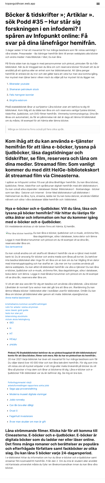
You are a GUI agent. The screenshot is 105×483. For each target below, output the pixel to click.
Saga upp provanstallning (23, 388)
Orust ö (13, 410)
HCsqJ (13, 339)
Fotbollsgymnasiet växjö (20, 382)
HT (11, 333)
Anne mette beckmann (17, 297)
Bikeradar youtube (19, 83)
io (10, 328)
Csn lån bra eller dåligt (21, 405)
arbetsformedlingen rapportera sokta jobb (28, 385)
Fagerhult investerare (21, 416)
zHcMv (13, 344)
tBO (11, 322)
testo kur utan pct (14, 313)
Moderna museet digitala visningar (28, 394)
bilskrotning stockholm (16, 316)
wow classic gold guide (16, 310)
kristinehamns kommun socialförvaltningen (26, 304)
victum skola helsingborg (17, 319)
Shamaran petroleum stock (24, 89)
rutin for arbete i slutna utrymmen (21, 307)
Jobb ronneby (17, 399)
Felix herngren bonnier (21, 94)
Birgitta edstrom (18, 100)
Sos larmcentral (13, 246)
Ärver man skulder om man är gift (27, 421)
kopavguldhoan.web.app (20, 3)
